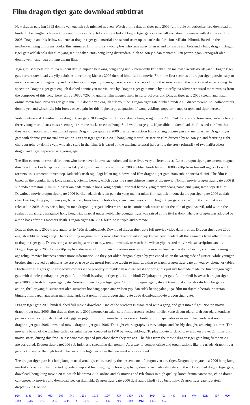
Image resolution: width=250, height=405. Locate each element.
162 (184, 395)
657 (217, 395)
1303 (130, 400)
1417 (42, 400)
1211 (205, 395)
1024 (153, 395)
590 (40, 395)
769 (119, 400)
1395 (18, 400)
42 (163, 395)
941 (72, 395)
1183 (28, 395)
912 (141, 400)
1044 (66, 400)
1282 (30, 400)
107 (97, 400)
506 (61, 395)
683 (50, 395)
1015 (95, 395)
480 (173, 395)
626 (227, 395)
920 (17, 395)
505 (118, 395)
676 (194, 395)
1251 (83, 395)
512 (164, 400)
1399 (130, 395)
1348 (86, 400)
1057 (107, 395)
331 (141, 395)
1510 (54, 400)
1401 (153, 400)
